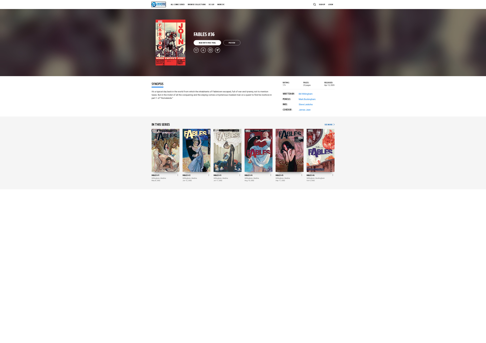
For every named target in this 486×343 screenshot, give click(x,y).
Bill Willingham (306, 94)
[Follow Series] (210, 50)
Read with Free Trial (207, 43)
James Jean (305, 109)
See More (329, 124)
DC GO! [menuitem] (211, 4)
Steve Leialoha (306, 104)
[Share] (217, 50)
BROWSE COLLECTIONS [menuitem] (197, 4)
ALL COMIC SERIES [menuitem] (178, 4)
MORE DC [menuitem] (221, 4)
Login (330, 4)
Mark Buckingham (307, 99)
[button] (314, 4)
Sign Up (322, 4)
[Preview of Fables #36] (171, 42)
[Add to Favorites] (196, 50)
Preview (232, 43)
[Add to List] (203, 50)
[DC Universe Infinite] (159, 4)
